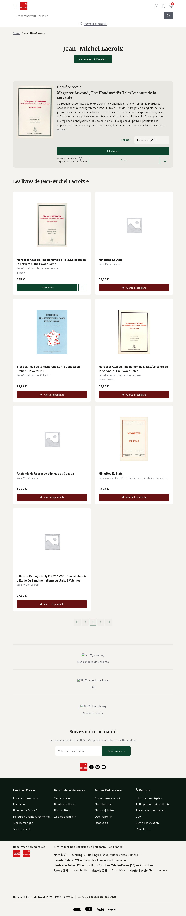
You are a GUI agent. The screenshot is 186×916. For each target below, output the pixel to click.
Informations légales (149, 798)
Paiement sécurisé (25, 810)
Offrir (124, 160)
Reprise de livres (64, 804)
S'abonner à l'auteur (93, 59)
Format (126, 140)
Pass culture (62, 810)
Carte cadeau (62, 798)
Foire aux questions (25, 798)
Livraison (19, 804)
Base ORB (101, 823)
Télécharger (113, 150)
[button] (113, 114)
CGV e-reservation (147, 823)
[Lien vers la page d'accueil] (23, 6)
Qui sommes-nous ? (107, 798)
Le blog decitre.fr (65, 816)
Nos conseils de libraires (93, 662)
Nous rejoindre (104, 810)
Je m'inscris (116, 751)
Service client (21, 829)
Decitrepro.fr (103, 816)
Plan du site (143, 829)
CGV (138, 816)
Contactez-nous (93, 713)
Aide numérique (23, 823)
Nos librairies (103, 804)
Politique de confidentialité (153, 804)
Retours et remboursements (31, 816)
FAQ (93, 687)
